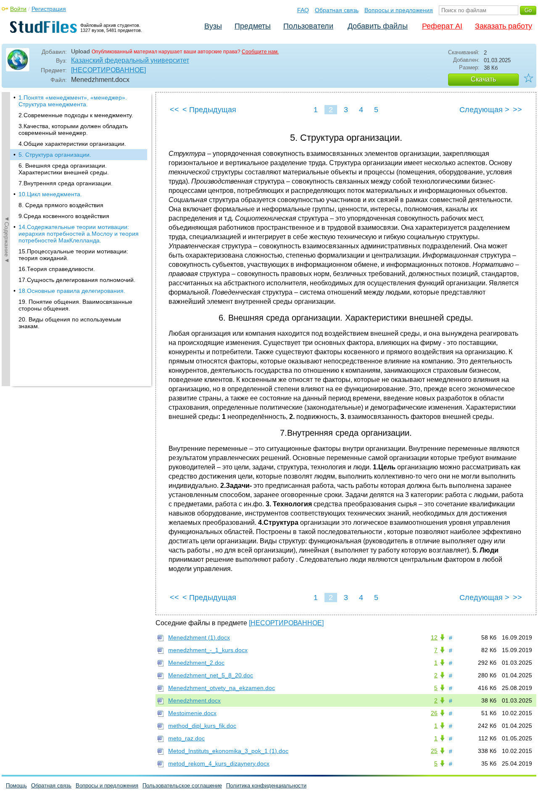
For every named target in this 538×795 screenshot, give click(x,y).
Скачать (483, 79)
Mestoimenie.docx (192, 713)
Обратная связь (337, 10)
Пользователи (308, 26)
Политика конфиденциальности (266, 785)
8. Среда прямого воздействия (60, 205)
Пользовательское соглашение (182, 785)
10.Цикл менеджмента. (50, 194)
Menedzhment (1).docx (199, 637)
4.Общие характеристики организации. (72, 143)
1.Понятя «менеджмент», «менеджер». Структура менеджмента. (72, 101)
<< (174, 109)
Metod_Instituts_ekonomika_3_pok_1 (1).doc (228, 751)
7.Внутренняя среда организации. (65, 183)
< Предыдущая (209, 109)
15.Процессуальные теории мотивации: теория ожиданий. (73, 254)
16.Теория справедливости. (56, 269)
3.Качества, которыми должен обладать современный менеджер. (73, 129)
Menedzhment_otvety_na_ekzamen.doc (221, 687)
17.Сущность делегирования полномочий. (76, 279)
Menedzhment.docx (194, 700)
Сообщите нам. (260, 51)
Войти (18, 8)
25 (434, 751)
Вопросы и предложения (398, 10)
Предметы (253, 26)
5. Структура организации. (54, 154)
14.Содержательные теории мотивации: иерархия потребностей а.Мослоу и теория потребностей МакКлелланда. (78, 234)
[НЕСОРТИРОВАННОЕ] (108, 70)
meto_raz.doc (186, 738)
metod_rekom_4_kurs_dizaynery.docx (218, 763)
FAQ (303, 10)
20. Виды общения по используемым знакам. (69, 322)
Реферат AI (442, 26)
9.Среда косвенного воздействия (63, 216)
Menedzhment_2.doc (196, 662)
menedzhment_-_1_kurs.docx (208, 650)
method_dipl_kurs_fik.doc (202, 725)
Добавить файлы (378, 26)
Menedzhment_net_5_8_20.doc (210, 675)
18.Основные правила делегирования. (71, 290)
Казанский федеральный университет (130, 60)
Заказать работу (503, 26)
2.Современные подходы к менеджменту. (75, 115)
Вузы (213, 26)
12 (434, 637)
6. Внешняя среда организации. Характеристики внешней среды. (63, 169)
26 (434, 713)
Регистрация (49, 8)
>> (517, 109)
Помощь (16, 785)
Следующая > (484, 109)
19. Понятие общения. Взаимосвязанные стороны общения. (75, 305)
